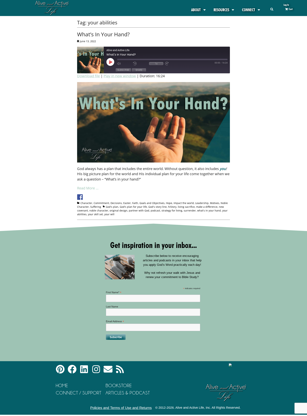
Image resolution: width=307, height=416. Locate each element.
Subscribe (123, 69)
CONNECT (248, 9)
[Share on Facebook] (80, 197)
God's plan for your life (133, 206)
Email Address (115, 321)
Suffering (95, 206)
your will (109, 214)
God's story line (157, 206)
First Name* (113, 292)
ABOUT (196, 9)
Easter (127, 203)
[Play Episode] (113, 62)
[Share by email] (113, 197)
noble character (98, 210)
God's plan (112, 206)
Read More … (88, 188)
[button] (272, 9)
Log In (286, 4)
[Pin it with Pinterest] (100, 197)
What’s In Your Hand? (103, 34)
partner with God (139, 210)
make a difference (206, 206)
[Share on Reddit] (93, 197)
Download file (88, 76)
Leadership (202, 203)
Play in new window (120, 76)
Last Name (112, 306)
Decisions (116, 203)
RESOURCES (221, 9)
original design (118, 210)
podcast (155, 210)
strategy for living (171, 210)
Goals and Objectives (152, 203)
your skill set (95, 214)
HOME (62, 385)
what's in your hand (209, 210)
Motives (214, 203)
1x (156, 63)
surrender (190, 210)
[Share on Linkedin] (106, 197)
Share (139, 69)
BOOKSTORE (119, 385)
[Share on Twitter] (86, 197)
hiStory (172, 206)
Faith (135, 203)
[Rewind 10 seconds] (140, 63)
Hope (169, 203)
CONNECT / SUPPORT (78, 392)
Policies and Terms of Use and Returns (121, 408)
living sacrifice (186, 206)
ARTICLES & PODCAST (128, 392)
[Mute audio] (124, 63)
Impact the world (184, 203)
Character (86, 203)
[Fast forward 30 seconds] (172, 63)
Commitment (101, 203)
